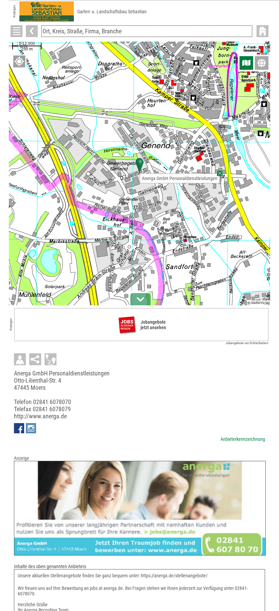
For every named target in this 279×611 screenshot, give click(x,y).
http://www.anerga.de (40, 416)
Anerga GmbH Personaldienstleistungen (179, 178)
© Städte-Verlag (258, 303)
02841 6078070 (52, 401)
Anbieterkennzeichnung (242, 439)
